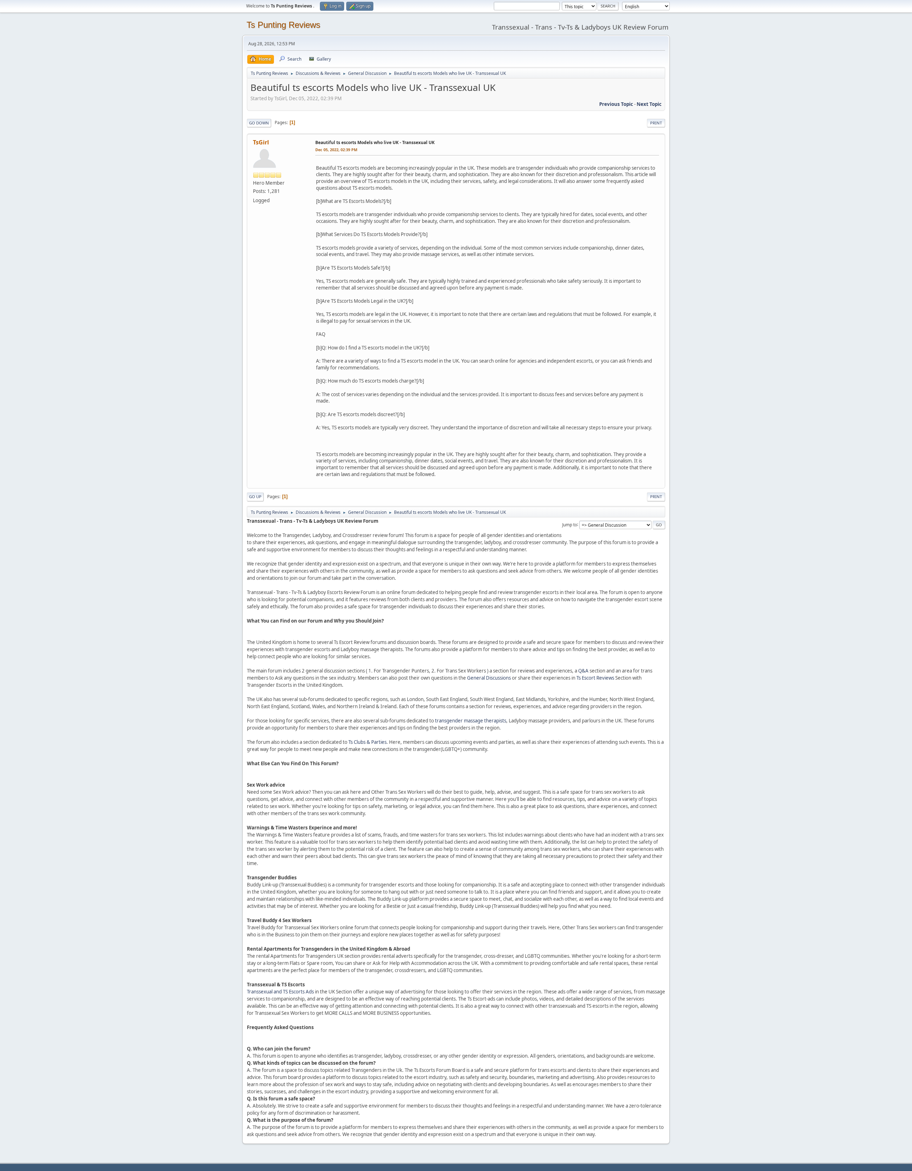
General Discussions (489, 678)
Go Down (259, 123)
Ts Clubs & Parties (367, 742)
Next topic (649, 104)
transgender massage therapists (470, 720)
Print (656, 123)
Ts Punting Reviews (283, 25)
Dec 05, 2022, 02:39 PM (336, 149)
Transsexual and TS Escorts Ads (280, 991)
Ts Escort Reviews (595, 678)
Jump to (569, 524)
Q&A (583, 671)
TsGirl (261, 142)
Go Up (255, 496)
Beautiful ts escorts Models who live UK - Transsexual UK (375, 142)
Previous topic (616, 104)
